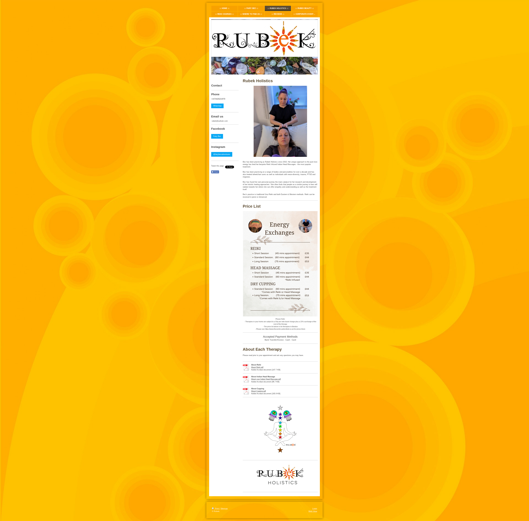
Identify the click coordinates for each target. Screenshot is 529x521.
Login (314, 508)
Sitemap (224, 508)
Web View (312, 511)
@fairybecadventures (221, 154)
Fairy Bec (217, 136)
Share (216, 172)
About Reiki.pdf (257, 367)
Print (216, 508)
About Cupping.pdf (258, 391)
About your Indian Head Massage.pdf (266, 379)
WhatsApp (217, 106)
